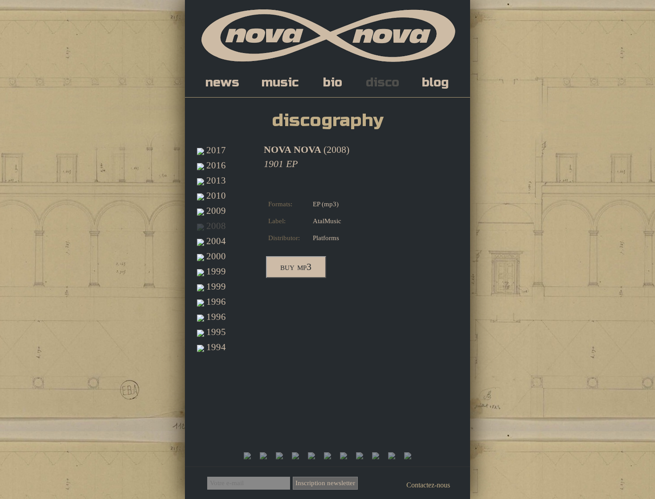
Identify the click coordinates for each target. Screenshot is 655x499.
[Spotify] (295, 456)
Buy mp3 (295, 267)
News (222, 82)
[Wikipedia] (344, 456)
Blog (435, 82)
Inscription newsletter (325, 483)
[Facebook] (247, 456)
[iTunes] (311, 456)
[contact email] (408, 456)
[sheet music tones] (376, 456)
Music (280, 82)
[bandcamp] (360, 456)
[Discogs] (327, 456)
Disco (382, 82)
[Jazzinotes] (392, 456)
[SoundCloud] (263, 456)
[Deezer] (279, 456)
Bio (332, 82)
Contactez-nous (428, 485)
